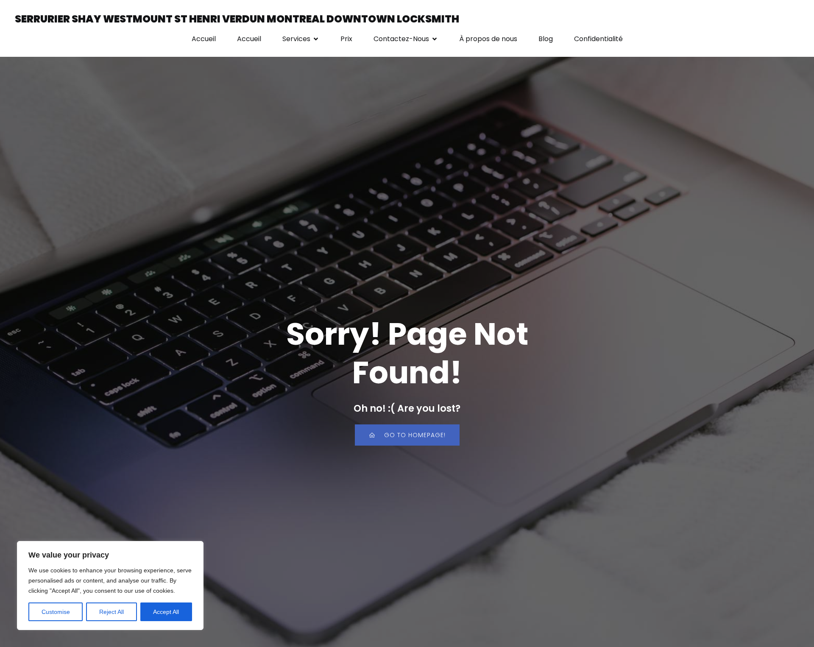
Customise (56, 611)
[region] (110, 585)
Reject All (111, 611)
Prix (346, 39)
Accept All (166, 611)
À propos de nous (488, 39)
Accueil (204, 39)
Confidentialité (598, 39)
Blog (545, 39)
